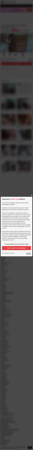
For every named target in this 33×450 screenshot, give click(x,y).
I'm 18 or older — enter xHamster (16, 248)
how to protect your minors (8, 253)
